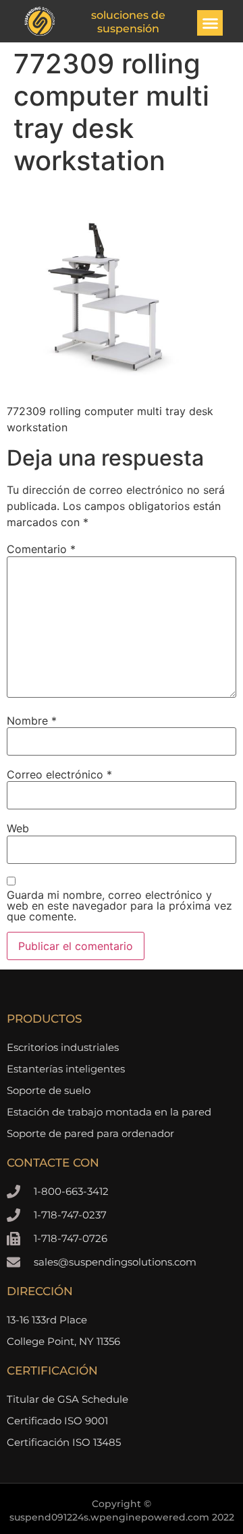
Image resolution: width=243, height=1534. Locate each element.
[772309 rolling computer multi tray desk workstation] (108, 385)
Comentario (41, 549)
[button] (210, 23)
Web (18, 828)
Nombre (32, 720)
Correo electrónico (59, 774)
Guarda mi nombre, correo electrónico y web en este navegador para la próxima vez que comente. (119, 905)
